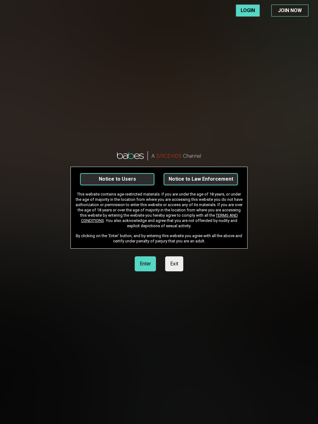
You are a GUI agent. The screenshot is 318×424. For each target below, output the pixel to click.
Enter (145, 264)
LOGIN (248, 10)
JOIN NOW (290, 10)
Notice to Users (117, 179)
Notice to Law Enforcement (201, 179)
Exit (174, 264)
